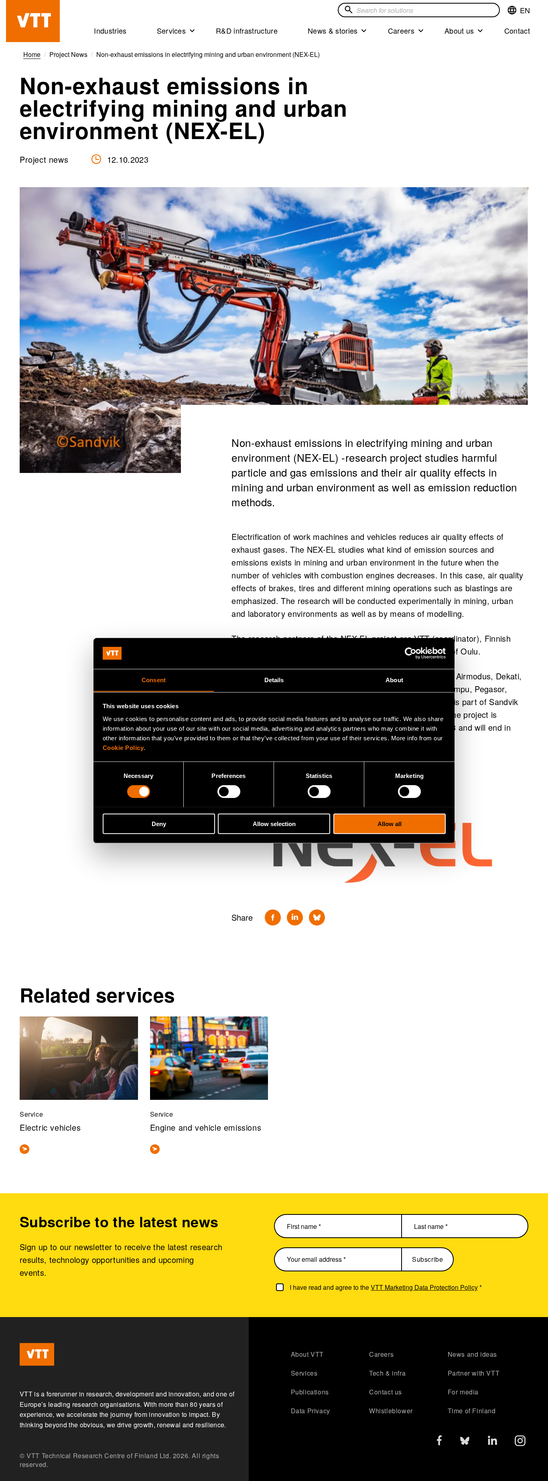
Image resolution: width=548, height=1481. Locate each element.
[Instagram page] (520, 1443)
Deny (159, 823)
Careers (401, 30)
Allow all (390, 823)
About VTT (307, 1354)
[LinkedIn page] (492, 1441)
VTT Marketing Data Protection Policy (424, 1287)
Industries (110, 30)
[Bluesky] (317, 917)
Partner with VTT (474, 1373)
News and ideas (472, 1354)
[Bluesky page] (464, 1443)
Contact (517, 30)
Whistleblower (391, 1410)
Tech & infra (387, 1373)
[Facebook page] (439, 1442)
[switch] (228, 791)
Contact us (385, 1391)
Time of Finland (472, 1410)
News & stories (333, 30)
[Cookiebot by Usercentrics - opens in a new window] (410, 653)
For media (463, 1391)
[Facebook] (273, 917)
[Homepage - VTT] (33, 21)
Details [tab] (274, 679)
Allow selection (274, 823)
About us (459, 30)
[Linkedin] (295, 917)
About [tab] (394, 679)
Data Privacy (310, 1410)
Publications (310, 1391)
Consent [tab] (154, 679)
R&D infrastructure (247, 30)
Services (171, 30)
